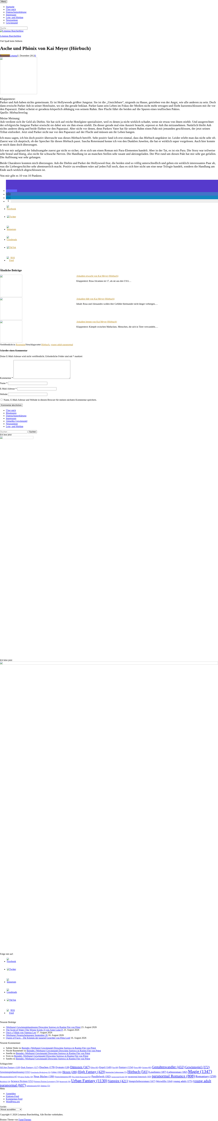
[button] (11, 190)
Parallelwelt (101, 1076)
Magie (200, 1071)
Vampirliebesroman (142, 1081)
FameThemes (25, 1119)
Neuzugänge (12, 20)
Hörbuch (45, 344)
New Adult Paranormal (81, 1077)
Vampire (118, 1081)
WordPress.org (13, 1101)
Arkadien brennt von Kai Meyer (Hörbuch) (96, 321)
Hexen (69, 1071)
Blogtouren (11, 413)
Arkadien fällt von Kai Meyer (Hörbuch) (95, 299)
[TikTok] (11, 247)
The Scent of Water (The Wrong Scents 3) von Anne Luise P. (34, 1030)
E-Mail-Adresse (8, 388)
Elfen (95, 1067)
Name (3, 383)
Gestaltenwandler (168, 1067)
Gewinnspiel (12, 23)
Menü (3, 1)
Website (3, 394)
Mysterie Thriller (25, 1077)
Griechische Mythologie (41, 1072)
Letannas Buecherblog (10, 36)
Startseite (10, 6)
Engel (105, 1067)
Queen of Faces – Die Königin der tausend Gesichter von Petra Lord (38, 1038)
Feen (137, 1067)
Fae (115, 1067)
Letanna (13, 55)
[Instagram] (11, 229)
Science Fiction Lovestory (46, 1081)
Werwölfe (164, 1081)
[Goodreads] (12, 239)
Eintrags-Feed (12, 1096)
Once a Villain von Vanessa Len (21, 1032)
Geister (146, 1067)
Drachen (47, 1067)
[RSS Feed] (11, 260)
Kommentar (6, 378)
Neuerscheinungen (63, 1077)
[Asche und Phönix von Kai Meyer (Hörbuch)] (18, 93)
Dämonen (80, 1067)
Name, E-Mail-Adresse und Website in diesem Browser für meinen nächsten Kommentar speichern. (50, 400)
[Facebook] (11, 209)
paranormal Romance (173, 1076)
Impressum (11, 15)
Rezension (5, 55)
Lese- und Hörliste (14, 17)
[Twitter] (11, 216)
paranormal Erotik (119, 1077)
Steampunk (65, 1081)
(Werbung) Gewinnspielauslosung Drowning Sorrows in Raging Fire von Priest (43, 1027)
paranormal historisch (139, 1076)
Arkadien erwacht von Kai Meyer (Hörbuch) (97, 276)
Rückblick (5, 1081)
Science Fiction (22, 1081)
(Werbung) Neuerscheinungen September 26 (27, 1035)
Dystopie (62, 1067)
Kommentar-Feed (14, 1099)
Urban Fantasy (89, 1080)
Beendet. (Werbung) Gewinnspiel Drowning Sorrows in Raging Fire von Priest (59, 1048)
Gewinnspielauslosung (15, 1072)
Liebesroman (177, 1071)
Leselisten (157, 1071)
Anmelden (11, 1093)
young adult (182, 1081)
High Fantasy (91, 1072)
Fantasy (126, 1067)
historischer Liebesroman (116, 1072)
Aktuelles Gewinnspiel (16, 421)
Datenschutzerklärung (16, 12)
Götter (56, 1072)
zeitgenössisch (33, 1086)
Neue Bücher (44, 1076)
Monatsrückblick (8, 1077)
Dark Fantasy (30, 1067)
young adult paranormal (62, 344)
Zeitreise (45, 1086)
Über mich (11, 9)
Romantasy (205, 1076)
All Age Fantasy (10, 1067)
